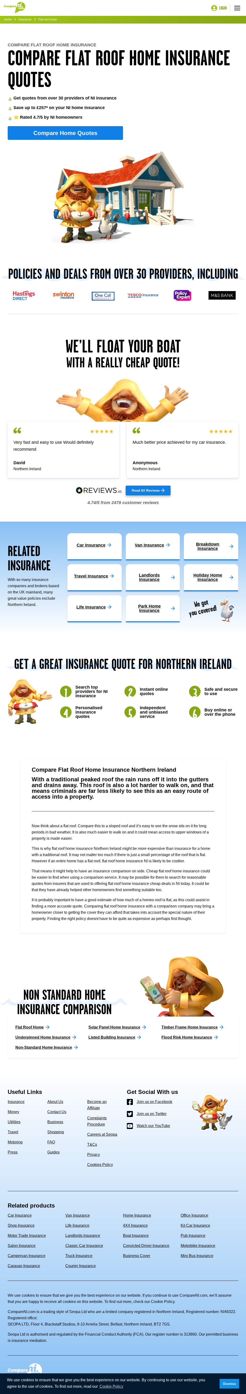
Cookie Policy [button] (111, 1386)
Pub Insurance (193, 1236)
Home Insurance (137, 1215)
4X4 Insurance (135, 1225)
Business (55, 1122)
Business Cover (136, 1256)
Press (13, 1152)
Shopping (55, 1132)
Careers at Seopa (102, 1134)
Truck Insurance (78, 1256)
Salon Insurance (22, 1246)
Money (13, 1112)
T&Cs (92, 1144)
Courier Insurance (80, 1266)
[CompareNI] (14, 8)
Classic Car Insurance (84, 1246)
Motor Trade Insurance (27, 1236)
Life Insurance (77, 1225)
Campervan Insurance (26, 1256)
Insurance (24, 19)
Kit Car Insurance (195, 1225)
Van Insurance (77, 1215)
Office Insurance (194, 1215)
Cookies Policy (100, 1165)
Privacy (93, 1155)
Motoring (15, 1142)
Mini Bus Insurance (197, 1256)
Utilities (14, 1122)
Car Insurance (20, 1215)
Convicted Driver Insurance (146, 1246)
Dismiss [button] (229, 1384)
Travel (13, 1132)
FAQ (51, 1142)
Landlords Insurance (82, 1236)
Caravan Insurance (24, 1266)
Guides (53, 1152)
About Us (55, 1102)
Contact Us (56, 1112)
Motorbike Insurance (198, 1246)
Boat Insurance (136, 1236)
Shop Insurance (21, 1225)
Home (8, 19)
